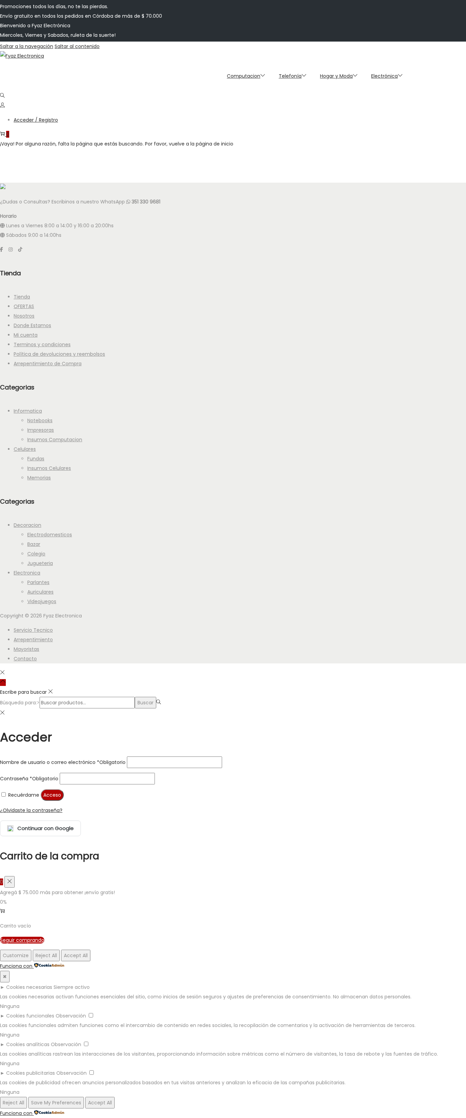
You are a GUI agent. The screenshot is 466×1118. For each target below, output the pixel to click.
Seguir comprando (22, 940)
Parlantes (38, 582)
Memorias (39, 477)
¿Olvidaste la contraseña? (31, 810)
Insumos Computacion (54, 439)
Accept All (76, 955)
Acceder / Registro (36, 120)
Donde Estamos (32, 325)
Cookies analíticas (27, 1044)
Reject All (46, 955)
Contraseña (29, 778)
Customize (16, 955)
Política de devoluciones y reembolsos (59, 354)
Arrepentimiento (33, 639)
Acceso (52, 795)
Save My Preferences (56, 1102)
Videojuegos (41, 601)
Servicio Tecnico (33, 630)
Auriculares (40, 591)
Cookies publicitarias (30, 1073)
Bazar (33, 544)
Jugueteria (40, 563)
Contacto (25, 658)
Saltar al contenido (77, 46)
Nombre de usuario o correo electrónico (63, 762)
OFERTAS (24, 306)
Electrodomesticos (49, 534)
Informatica (28, 411)
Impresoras (40, 430)
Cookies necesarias (29, 987)
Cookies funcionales (30, 1015)
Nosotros (24, 315)
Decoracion (27, 525)
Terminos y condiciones (42, 344)
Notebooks (40, 420)
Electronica (27, 572)
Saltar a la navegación (26, 46)
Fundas (35, 458)
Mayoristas (26, 649)
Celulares (25, 449)
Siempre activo (72, 987)
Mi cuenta (26, 335)
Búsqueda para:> (20, 702)
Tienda (22, 296)
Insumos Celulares (49, 468)
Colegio (36, 553)
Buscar (145, 702)
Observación (71, 1015)
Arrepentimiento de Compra (48, 363)
